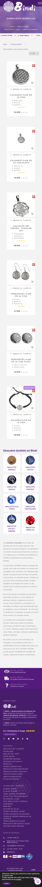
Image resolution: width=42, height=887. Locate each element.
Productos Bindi (23, 26)
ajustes (18, 879)
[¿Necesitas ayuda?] (7, 685)
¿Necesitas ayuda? (19, 684)
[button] (21, 89)
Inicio (13, 26)
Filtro (32, 53)
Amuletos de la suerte (12, 29)
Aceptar (6, 883)
